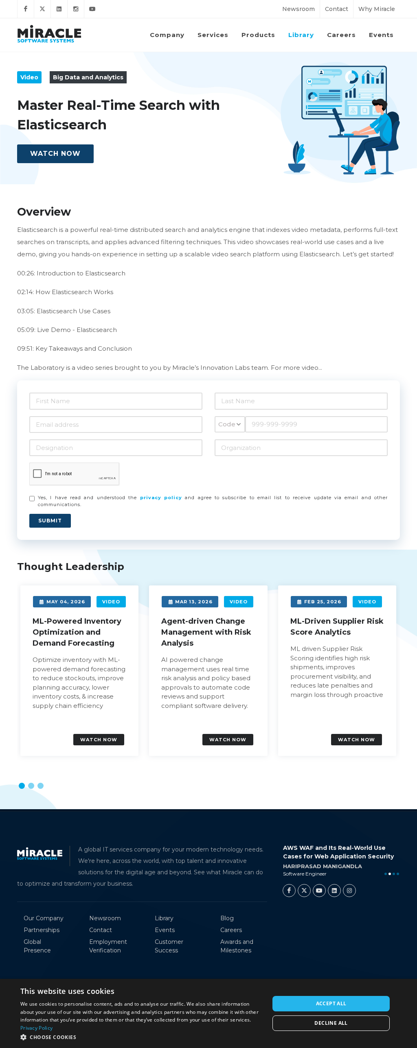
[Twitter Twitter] (304, 890)
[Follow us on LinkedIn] (59, 9)
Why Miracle (376, 9)
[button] (22, 786)
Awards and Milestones (236, 946)
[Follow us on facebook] (26, 9)
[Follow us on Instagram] (76, 9)
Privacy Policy (36, 1027)
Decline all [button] (330, 1023)
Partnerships (41, 930)
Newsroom (298, 9)
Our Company (44, 918)
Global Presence (37, 946)
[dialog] (208, 1013)
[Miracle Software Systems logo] (49, 33)
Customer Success (169, 946)
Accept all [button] (331, 1003)
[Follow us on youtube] (92, 9)
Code (226, 424)
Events (165, 930)
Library (164, 918)
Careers (231, 930)
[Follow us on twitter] (42, 9)
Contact (336, 9)
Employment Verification (108, 946)
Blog (227, 918)
